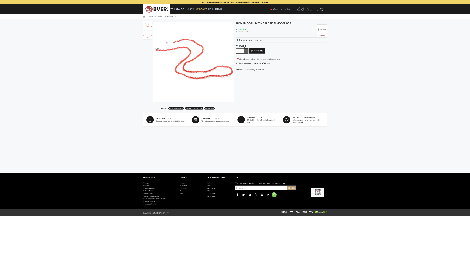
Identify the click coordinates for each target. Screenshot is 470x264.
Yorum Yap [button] (258, 40)
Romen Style (209, 108)
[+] (246, 50)
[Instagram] (249, 194)
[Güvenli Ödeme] (304, 212)
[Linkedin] (268, 194)
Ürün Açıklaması (243, 63)
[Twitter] (243, 194)
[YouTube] (255, 194)
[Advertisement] (235, 153)
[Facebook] (237, 194)
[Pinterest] (261, 194)
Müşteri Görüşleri (262, 63)
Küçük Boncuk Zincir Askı (194, 108)
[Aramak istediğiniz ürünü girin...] (316, 9)
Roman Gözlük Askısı (176, 108)
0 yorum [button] (250, 40)
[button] (148, 23)
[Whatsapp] (274, 194)
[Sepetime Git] (321, 9)
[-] (246, 52)
